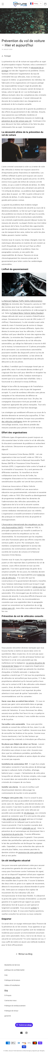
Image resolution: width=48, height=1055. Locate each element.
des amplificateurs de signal (14, 819)
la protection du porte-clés (12, 834)
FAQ (6, 975)
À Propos (7, 995)
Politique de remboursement (15, 1005)
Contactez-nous (10, 1000)
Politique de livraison (12, 980)
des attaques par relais (11, 877)
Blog (6, 990)
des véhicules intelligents (12, 421)
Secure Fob (12, 1050)
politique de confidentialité (14, 970)
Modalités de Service (12, 965)
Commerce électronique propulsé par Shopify (30, 1050)
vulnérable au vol (29, 828)
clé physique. (29, 813)
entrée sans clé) (39, 587)
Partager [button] (7, 56)
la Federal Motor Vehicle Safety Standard (26, 313)
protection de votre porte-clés (30, 852)
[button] (2, 3)
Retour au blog (25, 954)
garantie (7, 1015)
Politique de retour (11, 1010)
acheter (34, 908)
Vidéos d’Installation (12, 985)
